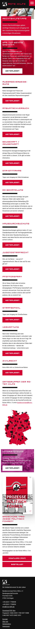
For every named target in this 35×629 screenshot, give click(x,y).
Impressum (6, 626)
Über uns (5, 622)
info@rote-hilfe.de (8, 607)
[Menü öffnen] (32, 3)
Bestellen (17, 564)
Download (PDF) (17, 558)
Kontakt (5, 619)
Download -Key (8, 610)
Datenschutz (6, 624)
